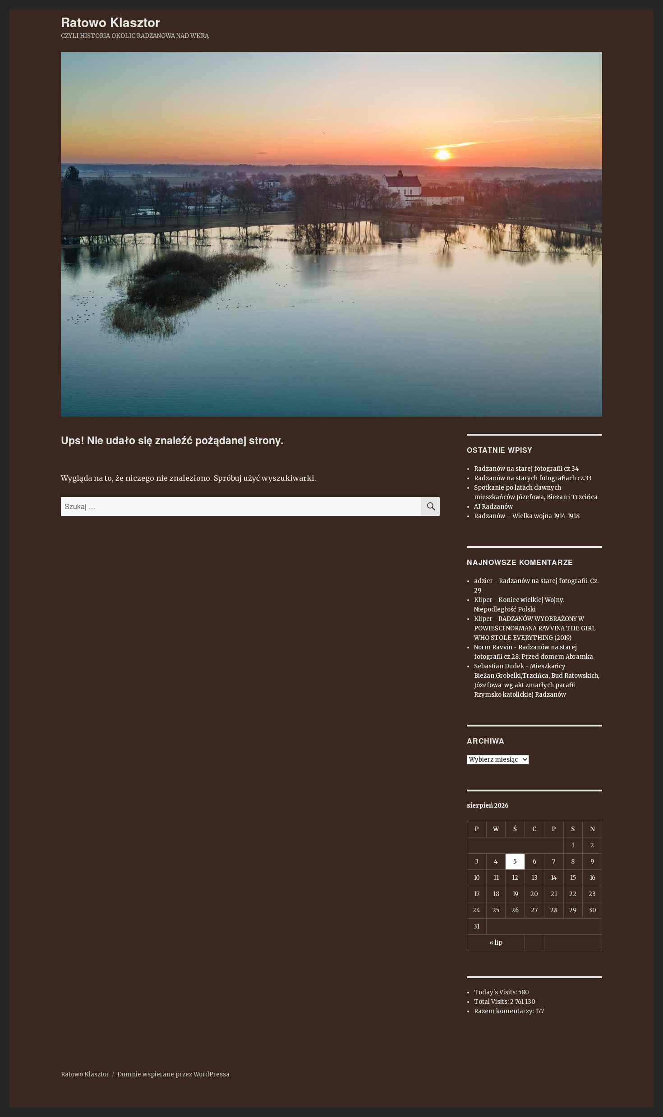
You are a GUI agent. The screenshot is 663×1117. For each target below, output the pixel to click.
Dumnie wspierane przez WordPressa (173, 1074)
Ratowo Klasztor (110, 22)
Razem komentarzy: (504, 1011)
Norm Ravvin (493, 647)
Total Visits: (492, 1002)
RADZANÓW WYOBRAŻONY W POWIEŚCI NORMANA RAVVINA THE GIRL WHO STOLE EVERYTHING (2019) (535, 628)
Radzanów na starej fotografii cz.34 (526, 469)
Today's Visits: (496, 992)
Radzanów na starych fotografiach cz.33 (533, 478)
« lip (495, 943)
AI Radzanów (493, 506)
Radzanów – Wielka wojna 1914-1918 (527, 516)
